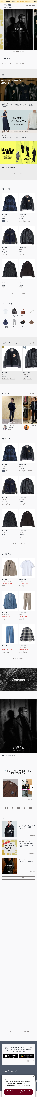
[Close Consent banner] (33, 1076)
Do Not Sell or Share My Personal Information (18, 1092)
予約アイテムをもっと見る (18, 543)
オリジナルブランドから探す (9, 1071)
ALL (23, 5)
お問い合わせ (27, 1031)
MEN (33, 5)
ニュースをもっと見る (18, 878)
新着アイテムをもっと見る (18, 294)
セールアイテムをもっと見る (19, 658)
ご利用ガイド (10, 1031)
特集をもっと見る (18, 173)
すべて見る (32, 343)
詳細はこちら (30, 1061)
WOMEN (28, 5)
